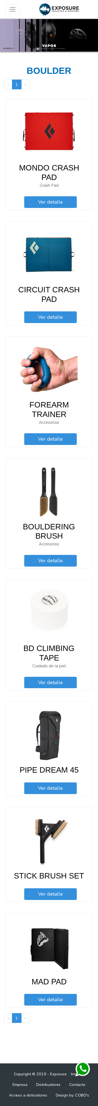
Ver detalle (50, 202)
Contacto (77, 1084)
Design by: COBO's (72, 1095)
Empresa (20, 1084)
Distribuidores (48, 1084)
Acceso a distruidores (28, 1095)
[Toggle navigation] (12, 9)
